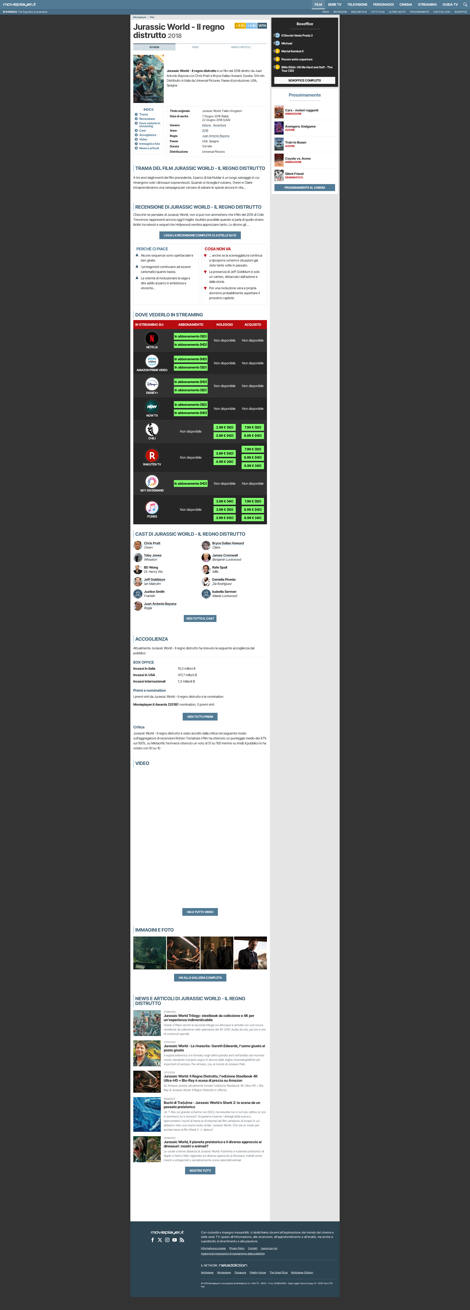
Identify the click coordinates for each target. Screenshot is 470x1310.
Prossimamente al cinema (305, 187)
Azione (206, 125)
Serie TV (334, 4)
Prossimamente (419, 11)
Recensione (147, 119)
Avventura (219, 125)
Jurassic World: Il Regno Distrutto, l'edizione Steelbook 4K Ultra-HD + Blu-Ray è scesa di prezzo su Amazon (211, 1078)
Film (318, 4)
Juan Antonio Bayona (215, 136)
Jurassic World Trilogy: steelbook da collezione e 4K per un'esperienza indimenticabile (209, 1017)
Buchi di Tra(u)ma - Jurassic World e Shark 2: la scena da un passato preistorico (212, 1104)
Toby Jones (153, 555)
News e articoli (149, 148)
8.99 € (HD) (253, 436)
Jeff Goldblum (154, 579)
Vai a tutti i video (200, 912)
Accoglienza (147, 135)
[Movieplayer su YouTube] (174, 1240)
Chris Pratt (152, 543)
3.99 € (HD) (225, 436)
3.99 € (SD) (224, 509)
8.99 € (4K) (252, 466)
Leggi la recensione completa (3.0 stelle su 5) (200, 235)
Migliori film (359, 11)
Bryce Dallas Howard (228, 543)
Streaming (427, 4)
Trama (143, 114)
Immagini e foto (149, 144)
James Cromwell (225, 555)
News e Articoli (241, 47)
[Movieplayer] (167, 1232)
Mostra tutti (200, 1170)
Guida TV (450, 4)
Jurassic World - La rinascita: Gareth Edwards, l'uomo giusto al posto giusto (214, 1048)
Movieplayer (139, 17)
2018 (205, 130)
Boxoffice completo (305, 80)
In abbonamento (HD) (190, 344)
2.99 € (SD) (224, 427)
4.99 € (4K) (224, 462)
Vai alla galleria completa (200, 977)
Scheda (154, 47)
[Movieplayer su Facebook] (152, 1240)
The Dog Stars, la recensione (32, 11)
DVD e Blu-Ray (442, 11)
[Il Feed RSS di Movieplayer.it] (182, 1240)
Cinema (406, 4)
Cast (142, 130)
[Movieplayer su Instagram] (167, 1240)
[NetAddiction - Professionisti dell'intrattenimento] (233, 1265)
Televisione (357, 4)
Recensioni (340, 11)
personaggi (383, 4)
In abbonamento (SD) (191, 336)
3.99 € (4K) (224, 501)
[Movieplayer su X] (160, 1240)
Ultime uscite (397, 11)
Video (195, 47)
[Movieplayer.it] (19, 4)
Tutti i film (377, 11)
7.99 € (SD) (253, 427)
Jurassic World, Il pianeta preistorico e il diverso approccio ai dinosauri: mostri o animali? (213, 1144)
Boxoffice (461, 11)
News (326, 11)
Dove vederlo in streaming (149, 124)
